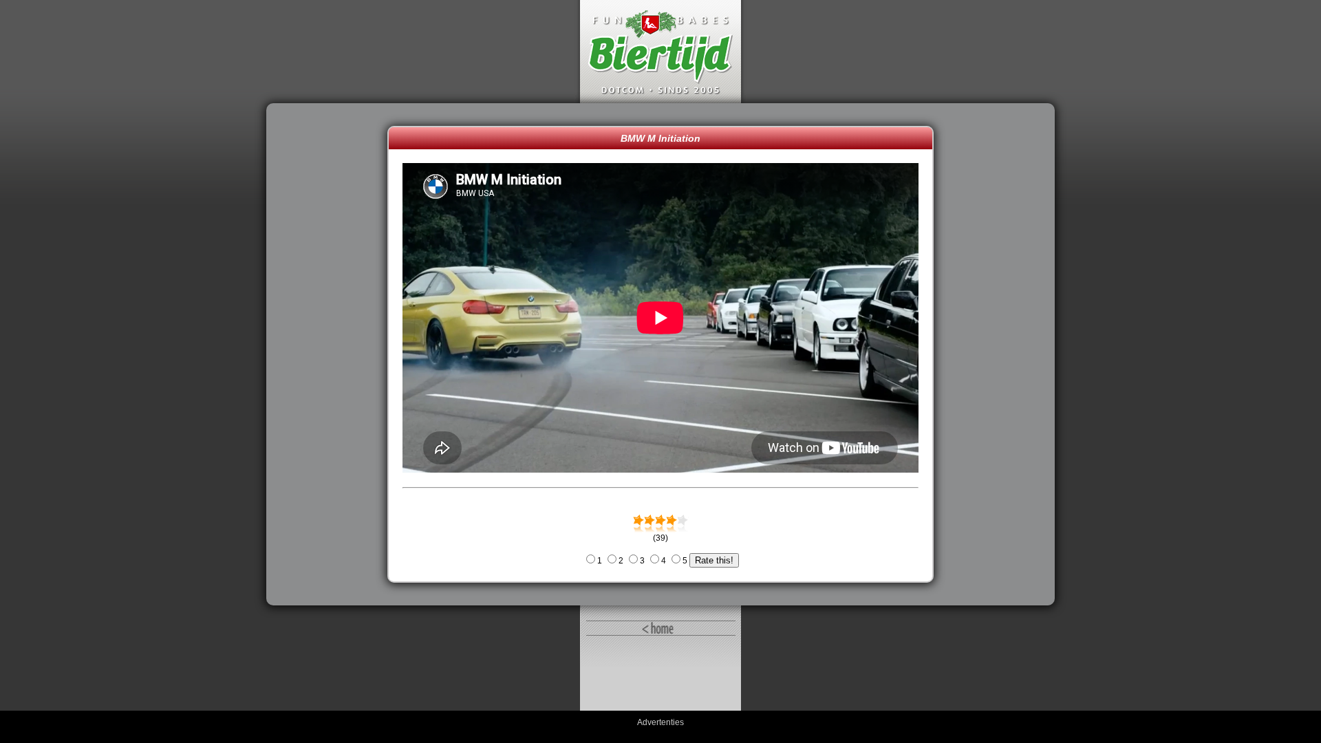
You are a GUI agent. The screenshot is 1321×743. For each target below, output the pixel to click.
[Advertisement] (330, 354)
